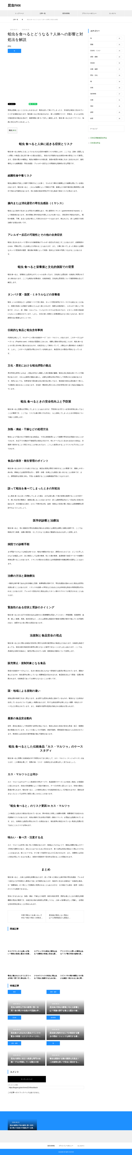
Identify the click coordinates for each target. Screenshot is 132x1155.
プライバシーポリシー (89, 13)
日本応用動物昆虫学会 (98, 138)
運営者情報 (66, 13)
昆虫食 (14, 1017)
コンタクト (112, 13)
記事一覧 (43, 13)
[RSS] (9, 1152)
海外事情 (53, 1017)
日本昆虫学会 (95, 143)
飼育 (14, 992)
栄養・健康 (53, 992)
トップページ (19, 13)
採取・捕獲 (14, 1043)
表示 (14, 130)
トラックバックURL (13, 1085)
